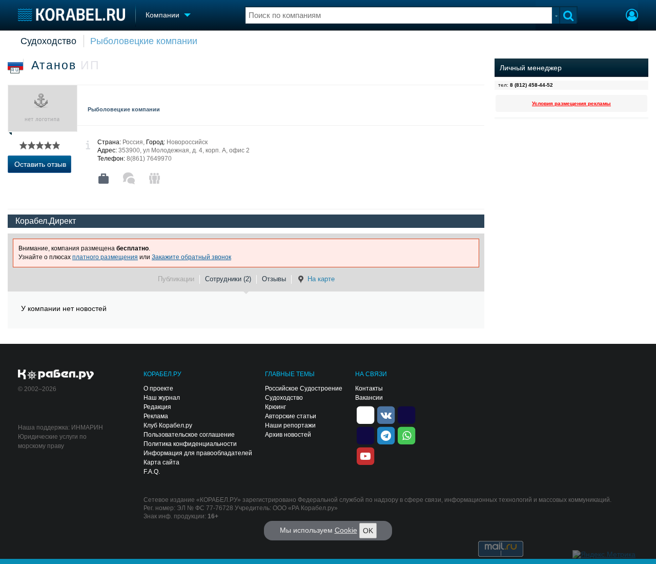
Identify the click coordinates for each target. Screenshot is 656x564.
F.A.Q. (152, 471)
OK (368, 531)
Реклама (156, 416)
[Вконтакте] (386, 414)
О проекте (158, 388)
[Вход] (632, 16)
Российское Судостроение (303, 388)
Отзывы (274, 279)
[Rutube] (406, 414)
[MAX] (365, 434)
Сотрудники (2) (228, 279)
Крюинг (275, 407)
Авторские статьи (290, 416)
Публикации (176, 279)
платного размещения (105, 257)
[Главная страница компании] (103, 178)
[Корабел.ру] (56, 375)
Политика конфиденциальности (190, 444)
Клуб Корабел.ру (168, 425)
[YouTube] (365, 455)
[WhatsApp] (406, 434)
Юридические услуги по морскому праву (52, 441)
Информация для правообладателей (198, 453)
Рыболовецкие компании (143, 41)
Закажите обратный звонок (191, 257)
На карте (321, 279)
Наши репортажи (290, 425)
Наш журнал (162, 397)
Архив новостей (288, 434)
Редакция (157, 407)
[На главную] (71, 14)
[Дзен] (365, 414)
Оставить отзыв (40, 164)
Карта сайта (161, 462)
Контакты (369, 388)
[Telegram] (386, 434)
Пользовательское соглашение (189, 434)
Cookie (346, 530)
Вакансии (369, 397)
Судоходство (48, 41)
